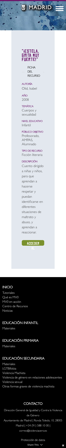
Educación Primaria (20, 341)
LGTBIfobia (9, 369)
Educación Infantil (20, 323)
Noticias (7, 311)
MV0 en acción (11, 302)
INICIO (7, 287)
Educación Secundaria (23, 359)
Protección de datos (33, 440)
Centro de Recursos (15, 306)
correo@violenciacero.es (33, 431)
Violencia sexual (12, 382)
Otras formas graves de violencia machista (28, 386)
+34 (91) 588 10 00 (37, 426)
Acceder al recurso (33, 243)
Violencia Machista (13, 373)
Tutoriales (8, 293)
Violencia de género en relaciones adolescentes (32, 377)
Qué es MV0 (10, 297)
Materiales (8, 328)
